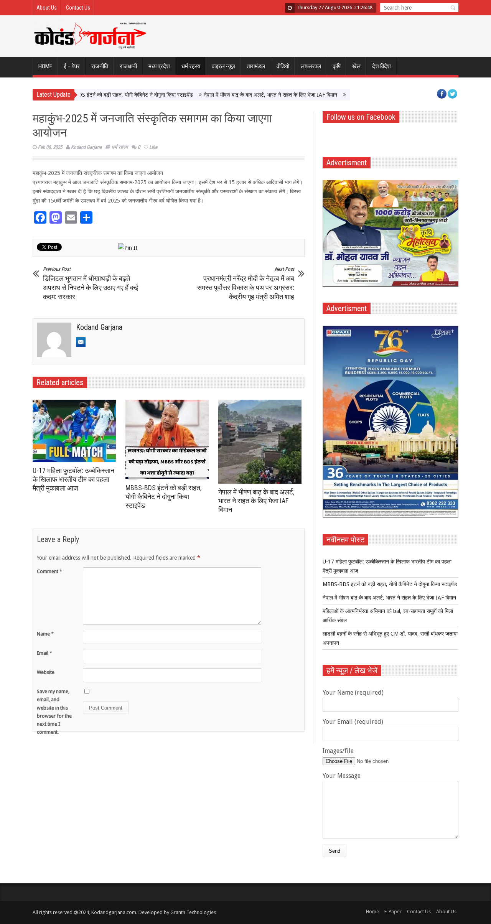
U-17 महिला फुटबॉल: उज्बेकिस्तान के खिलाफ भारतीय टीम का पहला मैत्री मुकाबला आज (73, 479)
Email (44, 653)
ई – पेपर (72, 66)
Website (45, 672)
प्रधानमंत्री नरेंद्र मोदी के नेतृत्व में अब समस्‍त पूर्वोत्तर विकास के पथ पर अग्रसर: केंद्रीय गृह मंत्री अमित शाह (245, 283)
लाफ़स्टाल (311, 66)
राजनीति (99, 66)
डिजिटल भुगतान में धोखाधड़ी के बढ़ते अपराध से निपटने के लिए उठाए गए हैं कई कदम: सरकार (90, 283)
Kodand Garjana (86, 147)
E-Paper (393, 911)
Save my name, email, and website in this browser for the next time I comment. (54, 711)
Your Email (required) (353, 721)
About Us (46, 8)
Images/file (338, 750)
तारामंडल (256, 66)
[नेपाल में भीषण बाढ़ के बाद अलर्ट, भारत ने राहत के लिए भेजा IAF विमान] (261, 442)
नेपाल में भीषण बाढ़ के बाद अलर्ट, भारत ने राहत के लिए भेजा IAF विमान (248, 95)
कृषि (337, 66)
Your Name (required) (353, 692)
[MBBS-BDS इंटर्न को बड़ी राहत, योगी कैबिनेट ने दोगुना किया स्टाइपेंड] (169, 439)
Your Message (342, 775)
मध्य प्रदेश (159, 66)
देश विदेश (381, 66)
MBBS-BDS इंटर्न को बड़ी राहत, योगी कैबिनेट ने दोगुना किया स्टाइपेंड (103, 95)
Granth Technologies (193, 912)
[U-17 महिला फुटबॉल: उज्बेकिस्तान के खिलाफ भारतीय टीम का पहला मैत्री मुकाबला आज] (76, 431)
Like (153, 147)
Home (45, 66)
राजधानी (128, 66)
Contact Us (78, 8)
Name (45, 634)
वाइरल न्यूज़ (223, 66)
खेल (356, 66)
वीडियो (283, 66)
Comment (49, 571)
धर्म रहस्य (190, 66)
